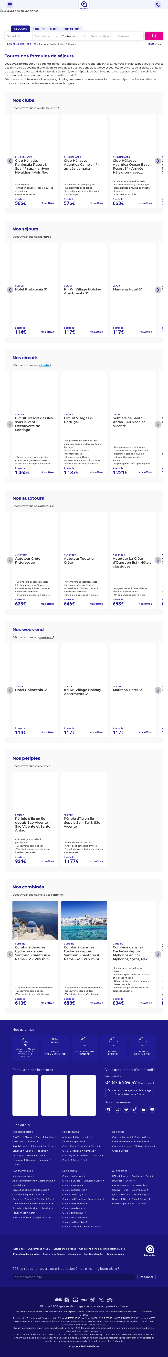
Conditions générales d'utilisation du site (102, 1248)
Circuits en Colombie (73, 1222)
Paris (134, 1199)
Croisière (83, 1155)
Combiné (89, 1150)
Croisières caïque (21, 1194)
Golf (50, 1199)
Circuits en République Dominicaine (82, 1199)
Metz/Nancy (140, 1194)
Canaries (17, 1150)
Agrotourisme (45, 1180)
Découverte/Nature (22, 1199)
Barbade (30, 1160)
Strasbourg (118, 1203)
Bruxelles (117, 1180)
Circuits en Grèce (93, 1180)
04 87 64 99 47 (121, 1082)
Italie (61, 44)
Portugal (31, 1141)
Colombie (44, 1160)
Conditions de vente (64, 1248)
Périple (66, 1160)
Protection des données (26, 1254)
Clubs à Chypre (120, 1150)
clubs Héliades (47, 108)
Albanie (29, 1150)
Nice (125, 1199)
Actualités (19, 1248)
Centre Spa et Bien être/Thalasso (29, 1190)
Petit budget (31, 1208)
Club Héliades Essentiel (75, 1146)
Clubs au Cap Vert (121, 1137)
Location (96, 1155)
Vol (85, 1160)
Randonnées (19, 1212)
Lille (126, 1190)
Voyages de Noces (42, 1217)
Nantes (116, 1199)
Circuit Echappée (71, 1150)
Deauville (140, 1185)
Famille (40, 1199)
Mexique (44, 44)
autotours (46, 506)
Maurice (16, 1164)
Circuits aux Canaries (73, 1203)
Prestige (46, 1208)
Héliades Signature (72, 1141)
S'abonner (146, 1276)
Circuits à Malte (70, 1226)
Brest (148, 1176)
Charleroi (130, 1180)
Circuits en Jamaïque (73, 1217)
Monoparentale (20, 1203)
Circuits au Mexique (73, 1212)
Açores (39, 1155)
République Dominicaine (26, 1146)
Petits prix (70, 44)
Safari (32, 1212)
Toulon (130, 1203)
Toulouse (142, 1203)
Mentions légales (93, 1254)
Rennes (144, 1199)
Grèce (39, 1137)
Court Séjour (69, 1155)
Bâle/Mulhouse (120, 1176)
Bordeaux (137, 1176)
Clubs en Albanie (144, 1146)
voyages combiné (51, 894)
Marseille (125, 1194)
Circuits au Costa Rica (73, 1190)
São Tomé (48, 1146)
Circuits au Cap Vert (72, 1176)
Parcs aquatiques (41, 1203)
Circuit (94, 1146)
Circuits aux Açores (92, 1226)
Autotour (67, 1137)
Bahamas (17, 1160)
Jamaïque (17, 1155)
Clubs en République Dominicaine (130, 1141)
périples (44, 766)
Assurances (74, 1254)
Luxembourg (139, 1190)
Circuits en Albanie (72, 1208)
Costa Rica (17, 1141)
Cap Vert (16, 1137)
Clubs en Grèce (142, 1137)
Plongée (16, 1208)
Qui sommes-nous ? (39, 1248)
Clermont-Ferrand (122, 1185)
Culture (38, 1194)
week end (46, 637)
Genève (116, 1190)
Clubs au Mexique (121, 1146)
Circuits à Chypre (71, 1180)
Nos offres (47, 203)
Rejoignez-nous (115, 1254)
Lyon (114, 1194)
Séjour (76, 1160)
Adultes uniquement (23, 1180)
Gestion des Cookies (54, 1254)
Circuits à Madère (71, 1185)
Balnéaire (17, 1185)
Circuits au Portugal (73, 1194)
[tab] (20, 29)
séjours (44, 236)
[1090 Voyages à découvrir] (154, 36)
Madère (49, 1137)
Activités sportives (22, 1176)
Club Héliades (82, 1137)
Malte (53, 44)
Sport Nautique (20, 1217)
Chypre (28, 1137)
